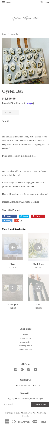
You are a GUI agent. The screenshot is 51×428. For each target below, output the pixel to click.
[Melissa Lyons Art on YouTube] (35, 370)
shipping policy (25, 346)
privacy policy (25, 342)
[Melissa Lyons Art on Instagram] (28, 370)
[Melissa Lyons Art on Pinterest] (22, 370)
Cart (46, 2)
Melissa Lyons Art (28, 413)
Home (4, 34)
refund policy (25, 338)
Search (25, 334)
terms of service (25, 349)
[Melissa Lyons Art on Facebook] (15, 370)
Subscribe (40, 404)
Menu (8, 2)
